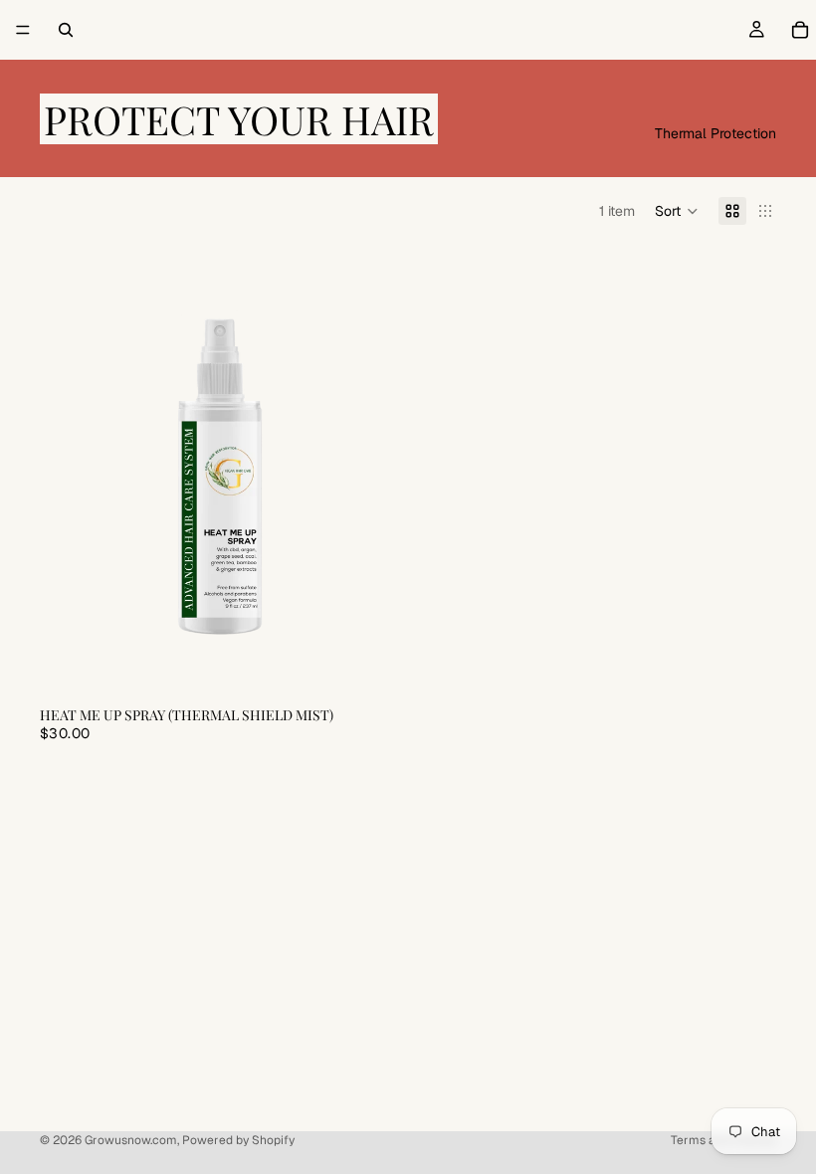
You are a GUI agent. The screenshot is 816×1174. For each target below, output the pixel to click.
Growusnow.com (131, 1140)
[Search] (66, 30)
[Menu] (23, 30)
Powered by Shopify (238, 1140)
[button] (677, 211)
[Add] (369, 665)
